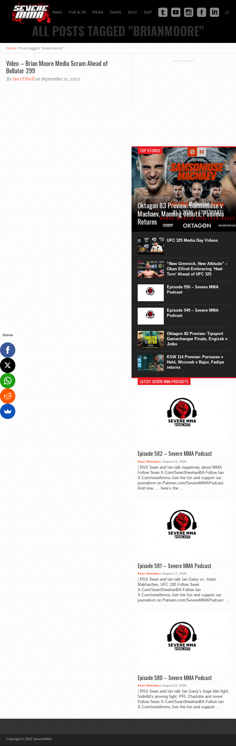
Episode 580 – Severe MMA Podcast (175, 678)
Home (11, 48)
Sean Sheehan (148, 461)
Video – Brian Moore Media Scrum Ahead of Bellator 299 (57, 67)
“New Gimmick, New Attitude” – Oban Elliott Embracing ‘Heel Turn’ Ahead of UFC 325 (197, 268)
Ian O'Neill (23, 78)
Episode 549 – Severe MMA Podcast (192, 313)
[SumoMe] (7, 411)
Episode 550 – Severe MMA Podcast (192, 289)
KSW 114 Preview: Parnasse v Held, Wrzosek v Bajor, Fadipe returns (195, 362)
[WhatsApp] (7, 380)
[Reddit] (7, 396)
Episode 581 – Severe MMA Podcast (174, 566)
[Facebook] (7, 350)
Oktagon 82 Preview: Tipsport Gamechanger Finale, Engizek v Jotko (197, 338)
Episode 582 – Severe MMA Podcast (175, 453)
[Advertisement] (184, 100)
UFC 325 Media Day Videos (192, 240)
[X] (7, 365)
